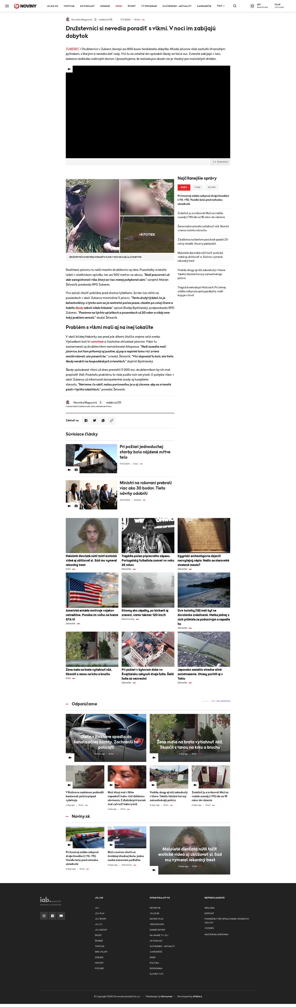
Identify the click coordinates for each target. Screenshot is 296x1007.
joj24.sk (154, 913)
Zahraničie (204, 6)
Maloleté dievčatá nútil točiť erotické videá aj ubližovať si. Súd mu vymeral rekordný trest (200, 257)
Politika (154, 963)
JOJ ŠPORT (100, 919)
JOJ (97, 908)
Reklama (209, 908)
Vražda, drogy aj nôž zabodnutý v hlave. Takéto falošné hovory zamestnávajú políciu (202, 274)
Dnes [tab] (184, 187)
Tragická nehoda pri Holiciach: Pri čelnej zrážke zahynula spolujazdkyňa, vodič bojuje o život (202, 291)
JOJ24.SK (52, 6)
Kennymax (166, 996)
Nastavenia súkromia (216, 934)
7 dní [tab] (197, 187)
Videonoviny (157, 924)
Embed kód (222, 162)
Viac (219, 6)
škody (79, 308)
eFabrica (197, 996)
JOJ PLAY (99, 913)
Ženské (99, 941)
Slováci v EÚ (156, 974)
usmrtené (97, 341)
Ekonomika (156, 968)
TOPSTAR (69, 6)
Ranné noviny (157, 930)
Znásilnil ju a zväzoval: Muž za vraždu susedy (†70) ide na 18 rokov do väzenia (201, 215)
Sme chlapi (101, 952)
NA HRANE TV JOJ (159, 935)
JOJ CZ (98, 924)
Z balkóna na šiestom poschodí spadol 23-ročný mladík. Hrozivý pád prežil (203, 241)
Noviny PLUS (156, 919)
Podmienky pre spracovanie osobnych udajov (227, 921)
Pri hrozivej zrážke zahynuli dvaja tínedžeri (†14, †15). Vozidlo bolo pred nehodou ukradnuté (203, 200)
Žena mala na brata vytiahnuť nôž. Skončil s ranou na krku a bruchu (203, 228)
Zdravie (105, 6)
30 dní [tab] (212, 187)
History (99, 963)
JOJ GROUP (101, 930)
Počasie (99, 968)
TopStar (99, 946)
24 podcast (87, 6)
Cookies (209, 928)
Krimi (119, 6)
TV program (149, 6)
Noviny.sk (155, 908)
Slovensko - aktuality (177, 6)
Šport (132, 6)
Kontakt (209, 913)
